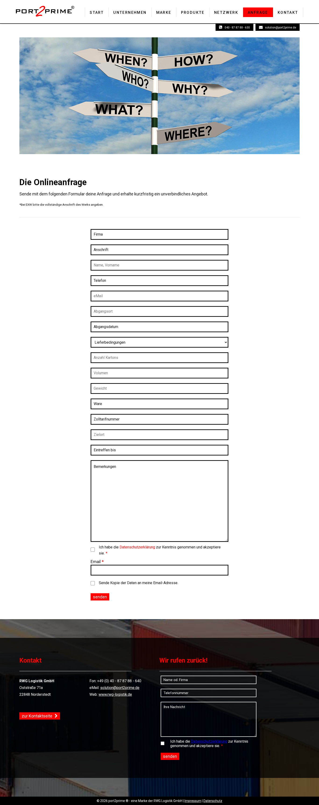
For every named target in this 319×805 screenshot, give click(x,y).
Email (97, 561)
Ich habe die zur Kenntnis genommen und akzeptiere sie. (160, 550)
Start (97, 12)
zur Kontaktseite (37, 715)
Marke (163, 12)
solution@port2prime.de (280, 27)
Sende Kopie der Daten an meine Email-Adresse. (138, 583)
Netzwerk (226, 12)
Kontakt (288, 12)
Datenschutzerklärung (137, 547)
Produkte (193, 12)
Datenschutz (212, 801)
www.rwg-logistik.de (115, 694)
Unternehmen (129, 12)
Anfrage (258, 12)
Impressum (192, 801)
